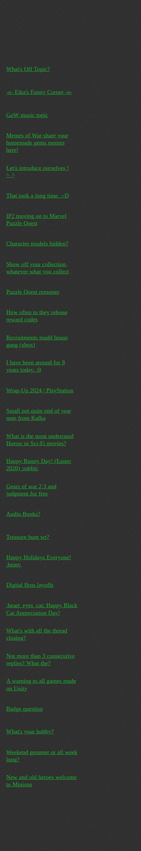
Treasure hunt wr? (27, 537)
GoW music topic (27, 115)
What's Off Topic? (28, 69)
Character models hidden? (37, 243)
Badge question (24, 708)
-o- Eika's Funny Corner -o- (39, 92)
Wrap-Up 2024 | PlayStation (39, 390)
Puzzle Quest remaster (32, 291)
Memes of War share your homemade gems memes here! (37, 142)
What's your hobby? (30, 731)
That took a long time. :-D (37, 195)
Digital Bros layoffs (29, 585)
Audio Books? (23, 514)
